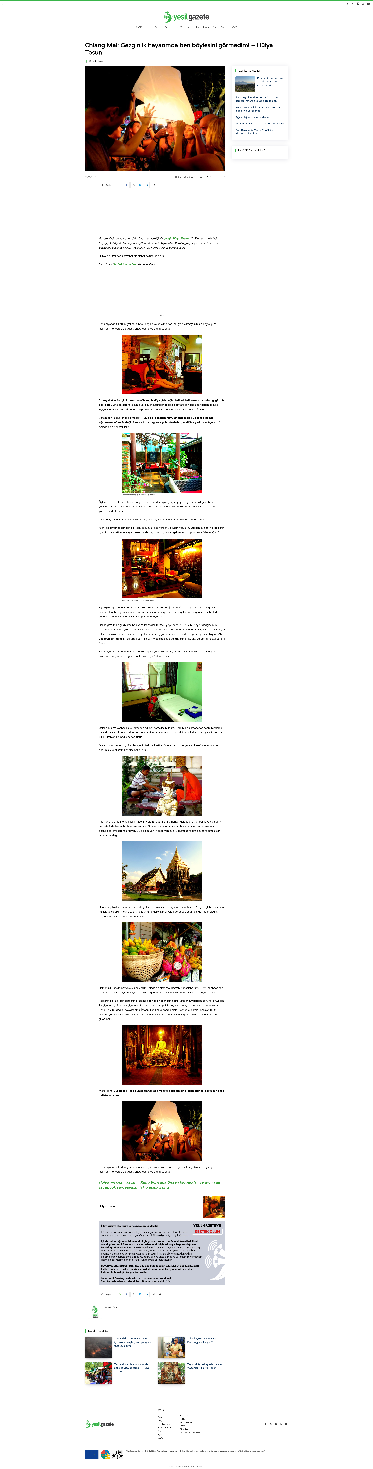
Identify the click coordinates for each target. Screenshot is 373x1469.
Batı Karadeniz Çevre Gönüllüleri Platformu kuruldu (254, 132)
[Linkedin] (147, 185)
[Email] (153, 185)
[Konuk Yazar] (87, 61)
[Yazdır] (160, 185)
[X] (363, 4)
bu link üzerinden (125, 264)
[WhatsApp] (120, 185)
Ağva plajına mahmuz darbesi (253, 117)
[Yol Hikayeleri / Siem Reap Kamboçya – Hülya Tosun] (171, 1347)
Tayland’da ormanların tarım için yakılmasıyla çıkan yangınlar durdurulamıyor (133, 1342)
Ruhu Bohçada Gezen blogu (165, 1182)
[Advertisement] (162, 212)
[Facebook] (348, 4)
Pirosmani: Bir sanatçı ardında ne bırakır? (259, 123)
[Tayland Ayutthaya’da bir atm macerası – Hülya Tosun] (171, 1373)
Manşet (222, 177)
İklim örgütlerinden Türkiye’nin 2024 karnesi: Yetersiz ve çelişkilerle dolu (257, 99)
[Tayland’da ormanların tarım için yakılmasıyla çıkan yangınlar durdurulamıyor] (98, 1347)
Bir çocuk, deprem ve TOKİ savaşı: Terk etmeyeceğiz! (270, 81)
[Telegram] (358, 4)
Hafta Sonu (209, 177)
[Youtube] (368, 4)
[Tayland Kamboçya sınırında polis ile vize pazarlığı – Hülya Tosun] (98, 1373)
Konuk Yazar (96, 61)
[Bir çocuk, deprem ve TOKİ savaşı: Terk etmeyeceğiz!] (245, 84)
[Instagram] (353, 4)
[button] (3, 4)
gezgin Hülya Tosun (175, 238)
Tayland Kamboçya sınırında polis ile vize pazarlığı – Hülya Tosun (132, 1368)
